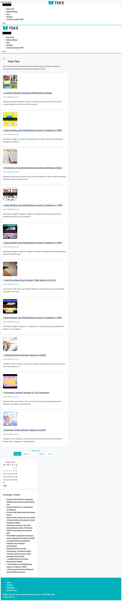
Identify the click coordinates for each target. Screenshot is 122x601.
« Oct (5, 486)
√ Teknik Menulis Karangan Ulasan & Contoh (24, 355)
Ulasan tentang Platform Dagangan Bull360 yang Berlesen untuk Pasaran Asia (21, 501)
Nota (8, 14)
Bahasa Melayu (12, 12)
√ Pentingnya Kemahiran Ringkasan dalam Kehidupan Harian (32, 168)
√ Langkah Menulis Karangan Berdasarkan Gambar (27, 93)
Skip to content (6, 2)
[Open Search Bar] (4, 23)
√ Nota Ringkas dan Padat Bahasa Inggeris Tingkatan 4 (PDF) (32, 130)
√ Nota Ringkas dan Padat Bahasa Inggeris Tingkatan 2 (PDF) (32, 243)
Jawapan (9, 17)
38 (41, 454)
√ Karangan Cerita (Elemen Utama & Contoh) (24, 430)
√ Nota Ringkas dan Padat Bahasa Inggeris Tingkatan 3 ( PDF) (33, 205)
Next (51, 454)
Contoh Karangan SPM (14, 19)
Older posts (36, 450)
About (8, 582)
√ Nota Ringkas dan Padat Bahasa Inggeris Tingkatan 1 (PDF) (32, 317)
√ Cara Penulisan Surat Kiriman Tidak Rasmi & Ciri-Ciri (29, 280)
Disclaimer (10, 588)
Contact (9, 585)
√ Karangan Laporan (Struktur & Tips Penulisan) (26, 392)
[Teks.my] (56, 5)
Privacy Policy (11, 590)
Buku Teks (10, 9)
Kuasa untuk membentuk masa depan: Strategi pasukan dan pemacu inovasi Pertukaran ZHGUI (21, 520)
